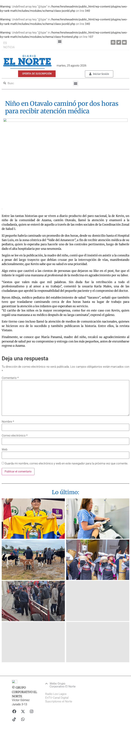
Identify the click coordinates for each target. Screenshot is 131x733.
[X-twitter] (23, 711)
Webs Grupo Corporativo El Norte (63, 685)
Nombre (8, 421)
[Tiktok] (14, 719)
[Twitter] (118, 42)
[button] (59, 41)
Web (4, 449)
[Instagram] (31, 711)
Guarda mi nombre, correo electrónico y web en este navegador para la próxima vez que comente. (66, 463)
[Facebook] (113, 42)
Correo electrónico (14, 435)
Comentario (10, 377)
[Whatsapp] (23, 719)
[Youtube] (124, 42)
